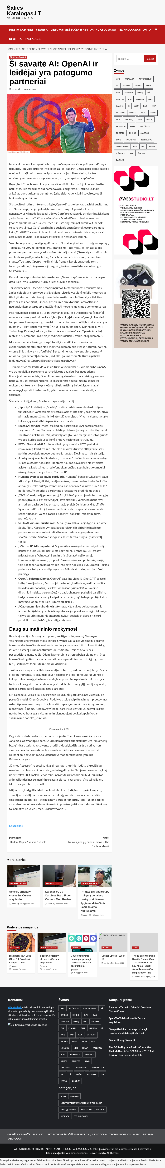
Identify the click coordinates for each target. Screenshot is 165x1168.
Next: (88, 842)
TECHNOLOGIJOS (129, 29)
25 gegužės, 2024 (28, 89)
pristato (120, 133)
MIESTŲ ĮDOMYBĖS (21, 29)
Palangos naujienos (135, 1164)
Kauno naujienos (91, 1164)
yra (131, 153)
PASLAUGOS (33, 39)
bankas (126, 86)
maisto (132, 113)
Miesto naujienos (129, 1160)
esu (129, 99)
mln (118, 119)
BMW (148, 86)
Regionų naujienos (112, 1164)
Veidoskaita (27, 1164)
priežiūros (145, 126)
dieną (140, 92)
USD (135, 146)
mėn (140, 119)
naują (149, 119)
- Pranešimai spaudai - (69, 1164)
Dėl (149, 92)
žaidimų (120, 160)
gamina (119, 106)
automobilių (145, 79)
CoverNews (96, 1152)
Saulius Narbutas (150, 1160)
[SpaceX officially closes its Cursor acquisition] (23, 876)
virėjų (152, 146)
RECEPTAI (15, 39)
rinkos (132, 133)
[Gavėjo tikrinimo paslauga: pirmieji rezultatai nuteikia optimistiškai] (82, 942)
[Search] (156, 29)
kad (145, 106)
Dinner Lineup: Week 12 (122, 1040)
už (142, 146)
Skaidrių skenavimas (74, 1160)
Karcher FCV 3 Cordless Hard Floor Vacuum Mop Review (58, 895)
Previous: (27, 840)
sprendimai (131, 140)
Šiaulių (141, 153)
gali (150, 99)
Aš (117, 86)
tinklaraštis (122, 146)
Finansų (140, 99)
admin (14, 89)
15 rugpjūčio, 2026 (27, 904)
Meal (143, 113)
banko (138, 86)
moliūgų (129, 119)
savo (118, 140)
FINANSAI (42, 29)
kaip (154, 106)
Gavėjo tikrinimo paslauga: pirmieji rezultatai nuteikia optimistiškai (128, 1031)
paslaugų (121, 126)
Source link (16, 825)
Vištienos (120, 153)
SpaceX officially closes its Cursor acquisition (20, 895)
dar (118, 92)
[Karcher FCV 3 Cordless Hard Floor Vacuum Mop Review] (59, 876)
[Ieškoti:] (130, 58)
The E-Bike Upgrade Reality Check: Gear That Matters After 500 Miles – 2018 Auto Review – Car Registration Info (132, 1051)
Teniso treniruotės (46, 1164)
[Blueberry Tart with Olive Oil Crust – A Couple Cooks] (21, 942)
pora (132, 126)
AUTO (147, 29)
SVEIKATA (65, 1116)
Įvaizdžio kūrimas (9, 1164)
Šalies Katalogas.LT (24, 10)
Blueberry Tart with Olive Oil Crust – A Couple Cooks (20, 959)
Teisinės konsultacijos (49, 1160)
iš (129, 106)
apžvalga (129, 79)
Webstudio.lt (15, 1007)
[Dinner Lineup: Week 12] (113, 942)
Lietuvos (120, 113)
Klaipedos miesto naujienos (102, 1160)
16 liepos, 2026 (97, 915)
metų (152, 113)
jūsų (136, 106)
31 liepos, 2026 (62, 904)
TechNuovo (146, 140)
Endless (120, 99)
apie (118, 79)
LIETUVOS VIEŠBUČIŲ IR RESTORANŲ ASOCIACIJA (83, 29)
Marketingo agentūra (23, 1160)
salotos (145, 133)
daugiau (129, 92)
